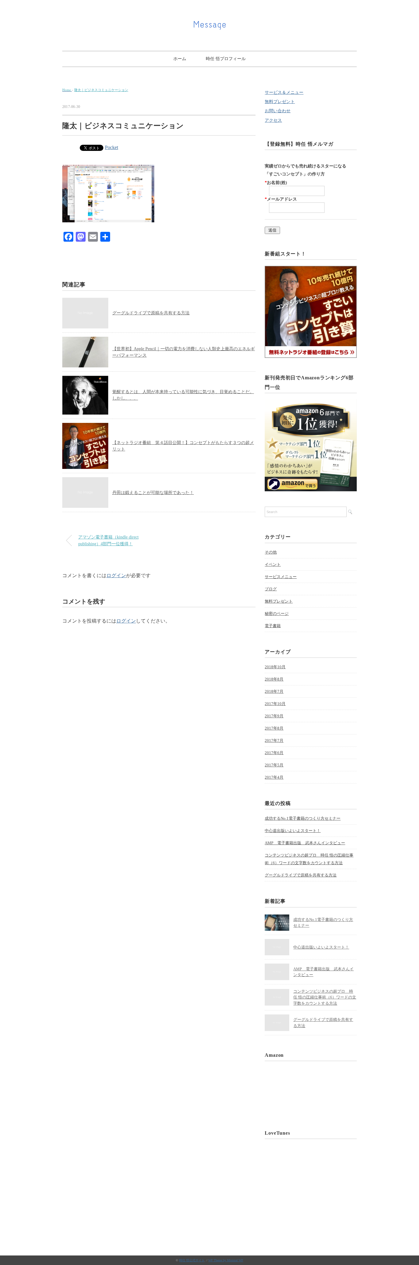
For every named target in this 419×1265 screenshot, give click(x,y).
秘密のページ (277, 613)
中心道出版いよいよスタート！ (293, 830)
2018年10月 (275, 667)
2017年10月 (275, 703)
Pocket (111, 147)
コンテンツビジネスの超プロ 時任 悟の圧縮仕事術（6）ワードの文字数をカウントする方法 (309, 859)
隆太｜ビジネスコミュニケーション (101, 90)
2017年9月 (274, 716)
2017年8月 (274, 728)
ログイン (116, 575)
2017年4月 (274, 777)
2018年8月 (274, 679)
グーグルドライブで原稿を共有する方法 (151, 313)
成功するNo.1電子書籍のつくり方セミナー (302, 818)
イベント (273, 564)
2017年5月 (274, 765)
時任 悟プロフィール (226, 58)
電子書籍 (273, 625)
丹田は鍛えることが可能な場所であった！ (153, 492)
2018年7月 (274, 691)
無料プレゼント (280, 101)
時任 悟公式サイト (192, 1260)
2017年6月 (274, 752)
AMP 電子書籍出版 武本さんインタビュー (305, 843)
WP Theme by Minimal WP (225, 1260)
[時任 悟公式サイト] (209, 22)
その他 (271, 552)
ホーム (179, 58)
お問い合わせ (277, 111)
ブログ (271, 589)
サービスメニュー (281, 576)
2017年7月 (274, 740)
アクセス (273, 120)
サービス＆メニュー (284, 92)
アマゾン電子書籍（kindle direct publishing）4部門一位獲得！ (108, 540)
